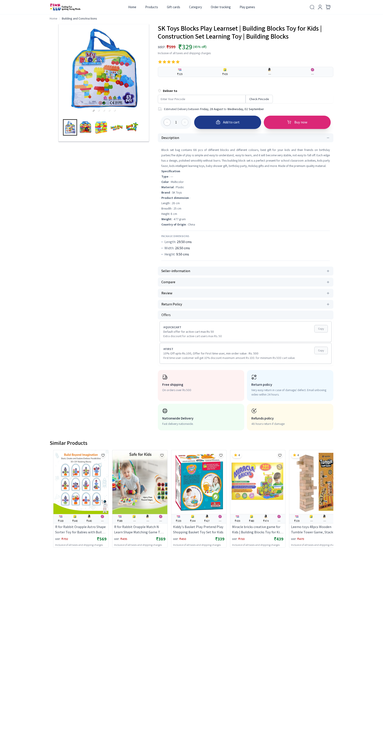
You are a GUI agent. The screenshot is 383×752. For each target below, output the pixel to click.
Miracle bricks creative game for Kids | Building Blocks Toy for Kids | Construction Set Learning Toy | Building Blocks (257, 529)
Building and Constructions (79, 18)
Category (195, 7)
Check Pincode (259, 99)
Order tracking (221, 7)
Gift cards (173, 7)
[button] (93, 110)
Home (132, 7)
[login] (320, 7)
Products (151, 7)
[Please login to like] (103, 455)
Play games (247, 7)
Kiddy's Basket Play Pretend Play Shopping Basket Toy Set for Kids (198, 529)
